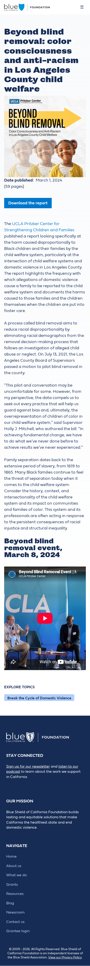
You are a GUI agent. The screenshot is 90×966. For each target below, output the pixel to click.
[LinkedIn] (30, 784)
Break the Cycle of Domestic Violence (39, 698)
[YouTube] (51, 784)
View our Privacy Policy (65, 957)
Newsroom (15, 912)
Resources (15, 894)
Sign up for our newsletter (28, 766)
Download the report (28, 203)
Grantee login (18, 931)
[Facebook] (20, 784)
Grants (12, 884)
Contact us (15, 922)
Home (11, 856)
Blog (10, 903)
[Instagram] (40, 784)
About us (13, 866)
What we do (16, 875)
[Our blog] (9, 784)
